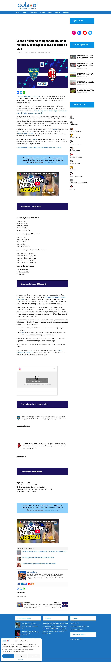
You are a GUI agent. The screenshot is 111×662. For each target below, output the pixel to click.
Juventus (20, 133)
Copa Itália (33, 12)
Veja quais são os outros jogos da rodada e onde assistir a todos (39, 147)
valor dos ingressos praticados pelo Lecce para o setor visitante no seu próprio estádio (42, 112)
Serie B (25, 12)
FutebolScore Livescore (76, 630)
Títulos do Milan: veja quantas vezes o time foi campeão (39, 564)
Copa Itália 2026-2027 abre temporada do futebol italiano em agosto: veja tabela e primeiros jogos (31, 625)
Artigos (50, 12)
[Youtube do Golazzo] (85, 33)
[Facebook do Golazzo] (79, 33)
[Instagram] (25, 584)
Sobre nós (66, 12)
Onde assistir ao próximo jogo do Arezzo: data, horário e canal (85, 74)
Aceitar (8, 656)
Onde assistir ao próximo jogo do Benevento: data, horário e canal (85, 65)
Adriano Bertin (33, 52)
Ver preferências (34, 656)
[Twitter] (90, 33)
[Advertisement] (42, 27)
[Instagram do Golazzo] (74, 33)
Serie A (18, 12)
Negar (21, 656)
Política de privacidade (20, 659)
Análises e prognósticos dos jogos (79, 626)
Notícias (42, 12)
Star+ (23, 332)
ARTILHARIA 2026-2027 (76, 131)
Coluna (57, 12)
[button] (39, 641)
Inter (25, 133)
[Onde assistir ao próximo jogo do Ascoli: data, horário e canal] (73, 58)
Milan (31, 133)
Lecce (55, 129)
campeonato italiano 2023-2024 (29, 96)
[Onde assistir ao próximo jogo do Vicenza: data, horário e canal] (73, 84)
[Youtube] (29, 584)
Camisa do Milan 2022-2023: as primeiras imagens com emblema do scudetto (31, 632)
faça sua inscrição (51, 162)
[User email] (32, 584)
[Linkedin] (22, 584)
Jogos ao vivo (43, 52)
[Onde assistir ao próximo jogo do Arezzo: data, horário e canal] (73, 76)
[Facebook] (18, 584)
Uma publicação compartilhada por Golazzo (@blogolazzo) (37, 384)
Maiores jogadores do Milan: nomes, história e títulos (38, 557)
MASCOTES (72, 170)
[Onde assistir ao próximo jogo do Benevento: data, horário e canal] (73, 66)
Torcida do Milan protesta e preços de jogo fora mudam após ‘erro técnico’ (44, 551)
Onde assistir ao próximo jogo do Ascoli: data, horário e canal (85, 56)
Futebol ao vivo (74, 623)
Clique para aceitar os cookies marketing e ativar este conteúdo (37, 380)
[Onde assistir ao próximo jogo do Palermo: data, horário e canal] (73, 92)
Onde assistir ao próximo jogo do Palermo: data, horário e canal (85, 90)
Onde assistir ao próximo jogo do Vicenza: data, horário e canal (85, 82)
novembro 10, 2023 (23, 52)
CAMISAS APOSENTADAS (76, 176)
